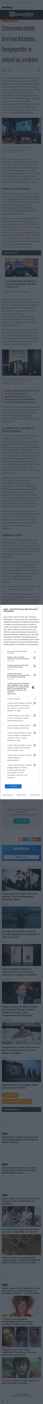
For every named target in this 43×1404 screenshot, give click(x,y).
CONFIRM (13, 786)
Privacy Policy (35, 795)
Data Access (21, 795)
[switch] (34, 658)
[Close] (38, 609)
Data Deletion (8, 795)
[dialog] (21, 702)
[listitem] (21, 652)
